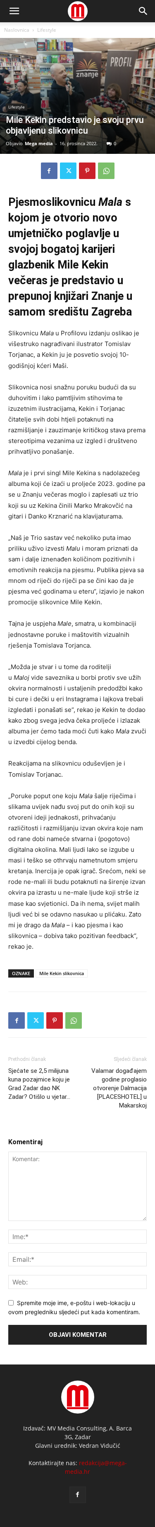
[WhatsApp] (106, 171)
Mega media (39, 143)
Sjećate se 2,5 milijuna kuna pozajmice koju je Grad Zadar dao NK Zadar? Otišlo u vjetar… (39, 1083)
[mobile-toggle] (14, 11)
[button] (143, 11)
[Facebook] (49, 171)
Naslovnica (16, 29)
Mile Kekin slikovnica (61, 973)
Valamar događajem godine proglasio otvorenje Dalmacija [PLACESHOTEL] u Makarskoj (119, 1088)
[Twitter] (68, 171)
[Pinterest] (87, 171)
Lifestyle (46, 29)
